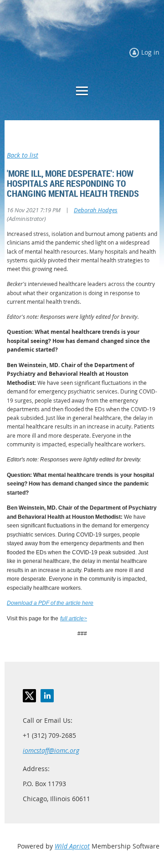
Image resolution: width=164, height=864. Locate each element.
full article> (73, 618)
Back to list (22, 155)
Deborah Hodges (96, 210)
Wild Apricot (72, 846)
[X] (29, 695)
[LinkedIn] (47, 695)
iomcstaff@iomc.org (51, 750)
